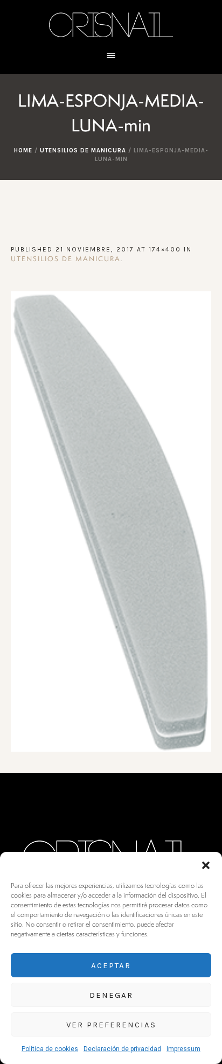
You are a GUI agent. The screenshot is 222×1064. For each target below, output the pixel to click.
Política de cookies (50, 1049)
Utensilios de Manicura (83, 150)
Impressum (183, 1049)
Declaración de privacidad (122, 1049)
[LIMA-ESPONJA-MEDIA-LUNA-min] (111, 521)
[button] (205, 865)
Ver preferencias (111, 1025)
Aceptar (111, 965)
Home (23, 150)
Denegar (111, 995)
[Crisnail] (111, 24)
